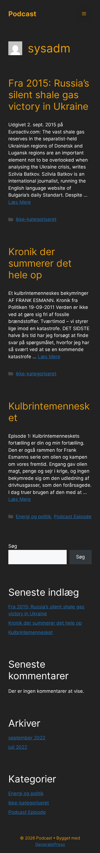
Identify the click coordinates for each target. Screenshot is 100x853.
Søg (12, 546)
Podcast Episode (72, 516)
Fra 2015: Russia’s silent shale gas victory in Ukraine (48, 94)
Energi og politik (33, 516)
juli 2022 (17, 747)
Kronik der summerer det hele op (40, 263)
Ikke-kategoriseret (36, 219)
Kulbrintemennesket (30, 632)
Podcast (22, 14)
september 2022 (26, 737)
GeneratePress (50, 844)
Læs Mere (19, 202)
